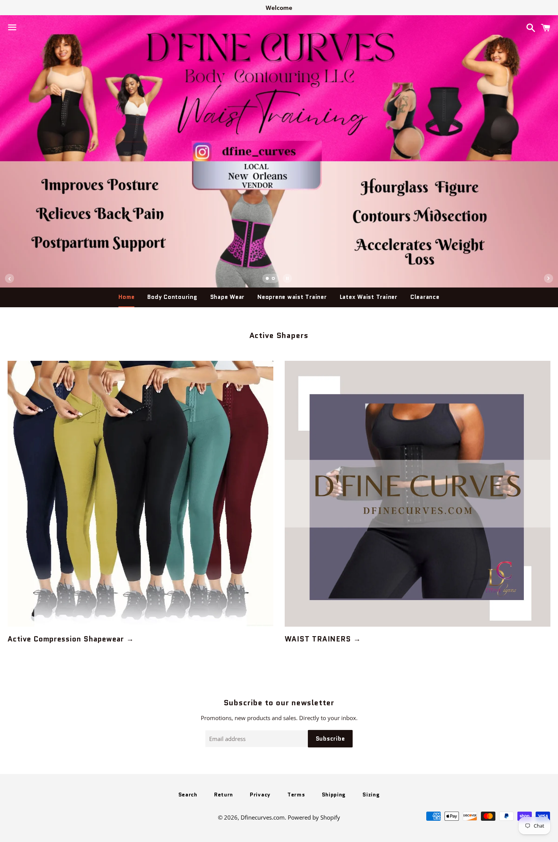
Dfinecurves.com (263, 817)
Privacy (260, 794)
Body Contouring (172, 297)
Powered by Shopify (314, 817)
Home (126, 297)
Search (187, 794)
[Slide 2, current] (274, 279)
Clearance (425, 297)
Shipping (334, 794)
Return (223, 794)
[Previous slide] (9, 278)
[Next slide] (548, 278)
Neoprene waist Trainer (292, 297)
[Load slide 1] (268, 279)
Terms (296, 794)
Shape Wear (227, 297)
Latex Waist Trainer (368, 297)
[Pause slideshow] (287, 278)
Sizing (371, 794)
